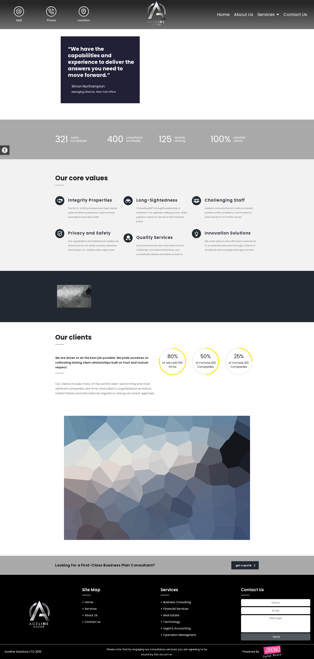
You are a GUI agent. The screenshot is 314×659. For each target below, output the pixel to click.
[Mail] (19, 11)
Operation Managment (179, 635)
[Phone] (51, 11)
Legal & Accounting (177, 628)
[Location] (84, 11)
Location (84, 20)
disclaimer (165, 654)
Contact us (92, 622)
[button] (4, 150)
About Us (243, 14)
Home (223, 14)
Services (266, 14)
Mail (19, 20)
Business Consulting (177, 602)
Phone (51, 20)
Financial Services (175, 609)
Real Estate (171, 615)
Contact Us (295, 14)
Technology (171, 622)
